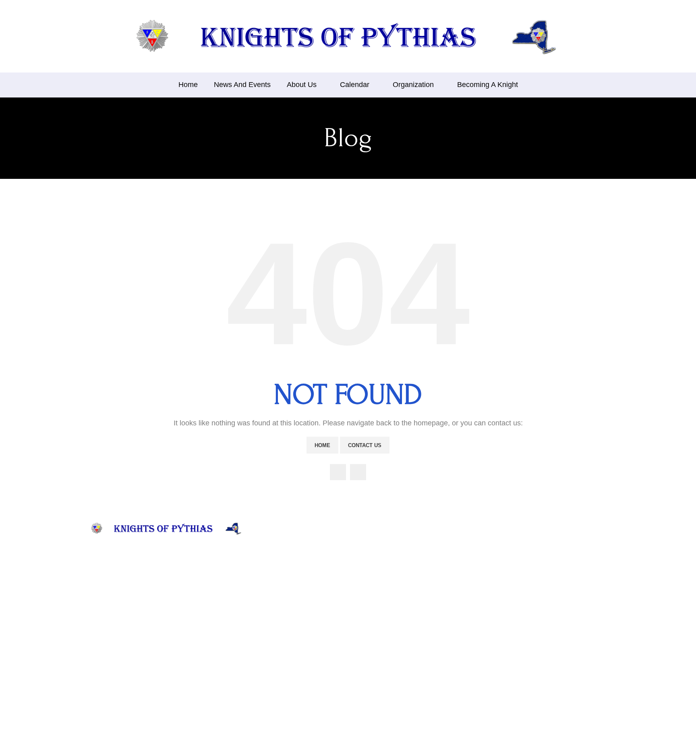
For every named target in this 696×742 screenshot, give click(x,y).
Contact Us (364, 445)
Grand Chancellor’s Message (300, 662)
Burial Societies (371, 612)
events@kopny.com (470, 612)
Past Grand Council (376, 576)
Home (322, 445)
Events (272, 649)
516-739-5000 (463, 647)
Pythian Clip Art (372, 637)
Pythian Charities (285, 612)
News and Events (285, 554)
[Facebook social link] (338, 472)
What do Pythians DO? (293, 579)
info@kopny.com (467, 603)
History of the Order (289, 567)
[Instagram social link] (358, 472)
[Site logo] (348, 35)
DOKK (361, 625)
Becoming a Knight (376, 649)
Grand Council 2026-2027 (384, 564)
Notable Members (286, 625)
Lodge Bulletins (371, 600)
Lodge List (365, 588)
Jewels (271, 637)
